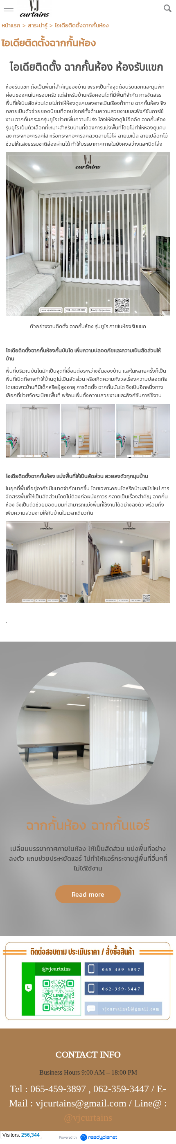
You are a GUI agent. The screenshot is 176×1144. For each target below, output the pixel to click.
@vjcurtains (88, 1117)
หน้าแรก (11, 25)
